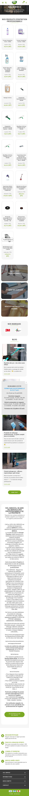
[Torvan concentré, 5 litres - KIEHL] (21, 31)
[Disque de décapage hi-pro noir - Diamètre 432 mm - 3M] (7, 208)
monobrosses (18, 620)
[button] (14, 12)
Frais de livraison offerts (14, 742)
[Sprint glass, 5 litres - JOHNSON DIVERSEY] (21, 58)
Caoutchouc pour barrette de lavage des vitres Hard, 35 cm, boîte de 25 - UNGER (21, 158)
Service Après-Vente (11, 658)
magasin (20, 554)
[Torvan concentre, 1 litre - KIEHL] (7, 31)
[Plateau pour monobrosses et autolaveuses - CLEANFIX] (21, 208)
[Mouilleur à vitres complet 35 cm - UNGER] (7, 146)
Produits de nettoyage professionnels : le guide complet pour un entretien (14, 434)
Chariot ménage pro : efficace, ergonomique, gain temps (13, 472)
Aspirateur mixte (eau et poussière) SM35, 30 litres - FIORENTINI (7, 188)
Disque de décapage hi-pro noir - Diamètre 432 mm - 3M (7, 219)
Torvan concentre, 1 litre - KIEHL (7, 41)
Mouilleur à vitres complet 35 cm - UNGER (7, 156)
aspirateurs (17, 619)
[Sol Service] (14, 2)
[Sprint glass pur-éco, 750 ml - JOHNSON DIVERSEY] (7, 58)
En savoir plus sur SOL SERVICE (14, 714)
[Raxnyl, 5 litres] (7, 89)
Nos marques (14, 324)
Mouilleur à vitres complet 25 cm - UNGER (21, 128)
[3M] (7, 330)
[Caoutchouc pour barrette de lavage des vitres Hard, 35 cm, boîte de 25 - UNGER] (21, 146)
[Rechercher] (5, 2)
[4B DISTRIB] (18, 330)
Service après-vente (12, 760)
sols (16, 615)
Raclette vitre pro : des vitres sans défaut (14, 363)
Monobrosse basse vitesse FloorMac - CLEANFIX (21, 188)
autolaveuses (10, 620)
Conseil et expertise (12, 751)
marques (20, 697)
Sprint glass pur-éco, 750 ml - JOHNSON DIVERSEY (7, 69)
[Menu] (2, 2)
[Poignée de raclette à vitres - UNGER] (21, 89)
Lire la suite (7, 373)
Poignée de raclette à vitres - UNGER (21, 99)
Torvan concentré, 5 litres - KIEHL (21, 41)
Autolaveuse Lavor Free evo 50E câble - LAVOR (7, 248)
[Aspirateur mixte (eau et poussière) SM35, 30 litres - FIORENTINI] (7, 177)
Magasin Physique (11, 735)
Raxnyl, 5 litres (8, 97)
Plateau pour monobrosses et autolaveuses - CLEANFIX (21, 219)
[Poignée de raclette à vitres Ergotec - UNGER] (7, 117)
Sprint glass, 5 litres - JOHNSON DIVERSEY (21, 69)
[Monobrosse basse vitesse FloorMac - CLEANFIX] (21, 177)
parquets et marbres (10, 617)
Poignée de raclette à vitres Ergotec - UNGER (7, 128)
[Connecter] (26, 2)
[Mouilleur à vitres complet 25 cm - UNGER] (21, 117)
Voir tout (14, 492)
